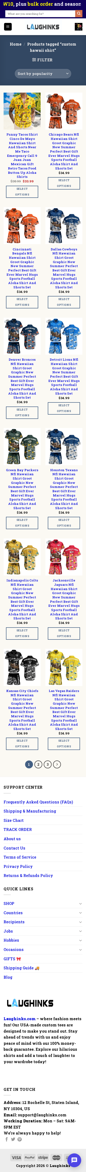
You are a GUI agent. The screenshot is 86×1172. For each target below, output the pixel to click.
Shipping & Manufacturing (30, 810)
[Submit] (78, 13)
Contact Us (14, 847)
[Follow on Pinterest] (19, 1139)
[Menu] (8, 27)
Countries (13, 912)
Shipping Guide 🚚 (21, 967)
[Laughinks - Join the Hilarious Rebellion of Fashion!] (43, 26)
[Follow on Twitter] (13, 1139)
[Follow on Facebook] (7, 1139)
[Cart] (78, 27)
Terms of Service (20, 857)
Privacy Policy (18, 866)
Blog (8, 977)
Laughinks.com (20, 1018)
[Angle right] (57, 764)
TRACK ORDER (18, 829)
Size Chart (14, 820)
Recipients (14, 921)
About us (12, 838)
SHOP (9, 903)
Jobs (8, 931)
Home (16, 44)
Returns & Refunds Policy (28, 875)
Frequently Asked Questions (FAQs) (38, 801)
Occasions (14, 949)
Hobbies (11, 940)
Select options (22, 191)
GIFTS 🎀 (12, 958)
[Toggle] (80, 903)
